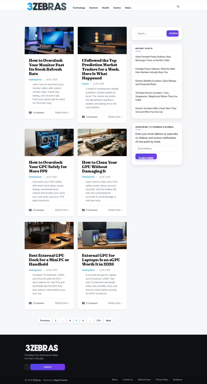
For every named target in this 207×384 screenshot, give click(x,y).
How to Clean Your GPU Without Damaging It (99, 167)
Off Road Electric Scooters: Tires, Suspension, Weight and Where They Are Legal (156, 96)
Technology (79, 7)
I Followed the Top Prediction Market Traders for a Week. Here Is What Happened (101, 69)
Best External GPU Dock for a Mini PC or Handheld (49, 260)
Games (117, 7)
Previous (45, 320)
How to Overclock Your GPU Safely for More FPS (48, 167)
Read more (61, 112)
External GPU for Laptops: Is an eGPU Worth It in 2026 (101, 260)
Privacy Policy (162, 379)
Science (93, 7)
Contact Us (128, 379)
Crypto (85, 84)
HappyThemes (60, 380)
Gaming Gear (35, 79)
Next (108, 320)
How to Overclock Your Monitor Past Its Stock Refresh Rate (46, 67)
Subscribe (146, 157)
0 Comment (38, 113)
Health (105, 7)
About (115, 379)
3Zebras (37, 380)
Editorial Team (144, 379)
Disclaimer (177, 379)
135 (99, 320)
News (128, 7)
